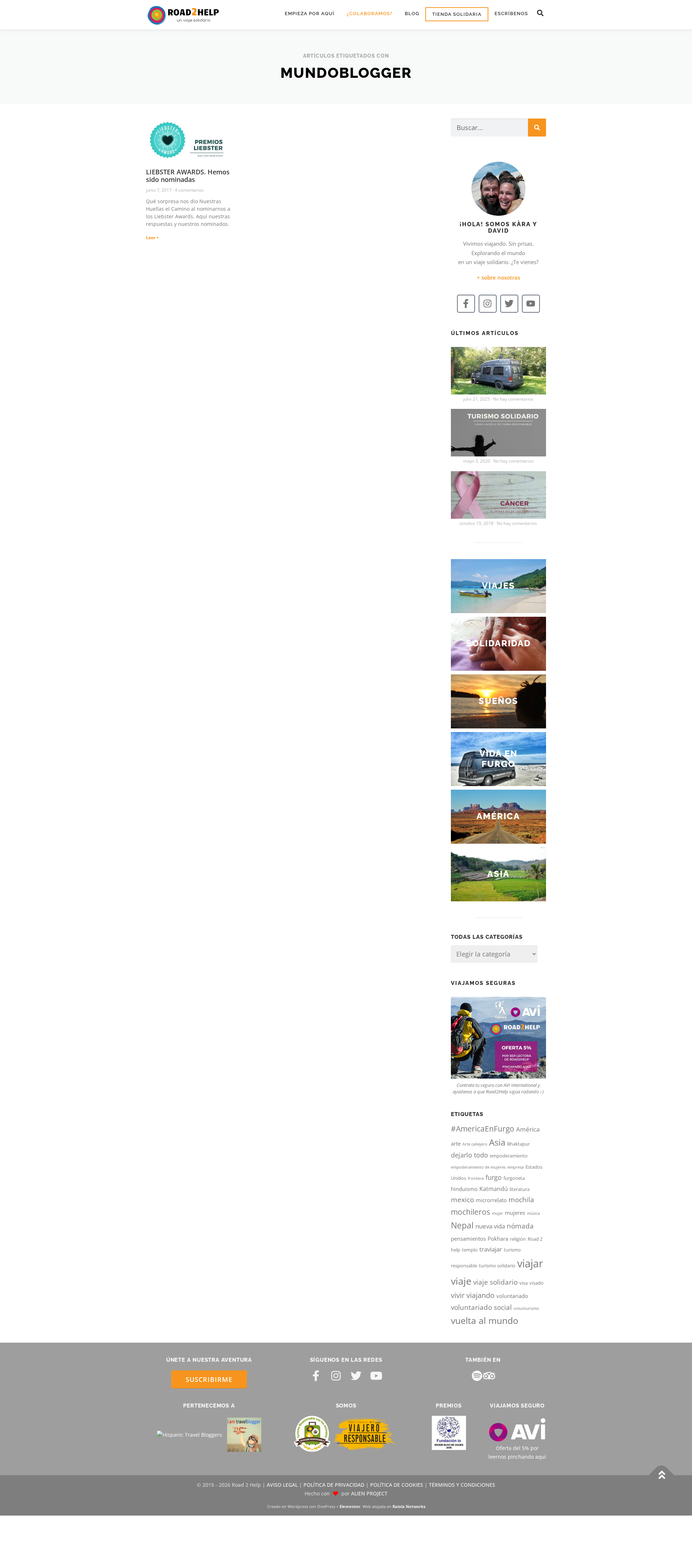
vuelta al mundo (484, 1320)
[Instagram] (488, 304)
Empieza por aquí (309, 13)
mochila (521, 1199)
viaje (461, 1281)
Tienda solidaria (457, 14)
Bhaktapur (518, 1144)
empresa (515, 1167)
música (533, 1213)
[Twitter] (509, 304)
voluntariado (512, 1295)
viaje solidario (495, 1282)
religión (518, 1239)
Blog (412, 13)
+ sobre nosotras (498, 277)
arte (456, 1143)
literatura (519, 1189)
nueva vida (490, 1226)
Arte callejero (474, 1144)
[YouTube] (376, 1375)
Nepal (462, 1225)
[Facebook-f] (466, 304)
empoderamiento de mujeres (478, 1167)
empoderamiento (509, 1155)
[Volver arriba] (661, 1475)
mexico (462, 1199)
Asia (497, 1142)
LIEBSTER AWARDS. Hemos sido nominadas (188, 176)
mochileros (470, 1212)
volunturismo (526, 1308)
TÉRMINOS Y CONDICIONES (462, 1485)
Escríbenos (511, 13)
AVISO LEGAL (282, 1485)
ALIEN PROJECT (369, 1493)
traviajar (490, 1249)
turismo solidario (497, 1265)
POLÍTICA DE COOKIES (396, 1485)
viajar (530, 1263)
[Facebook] (315, 1375)
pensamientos (468, 1238)
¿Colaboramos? (369, 13)
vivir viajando (472, 1295)
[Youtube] (531, 304)
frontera (476, 1178)
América (528, 1129)
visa (523, 1283)
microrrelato (491, 1200)
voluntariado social (481, 1307)
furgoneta (514, 1178)
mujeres (515, 1212)
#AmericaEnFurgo (482, 1129)
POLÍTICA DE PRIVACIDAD (333, 1485)
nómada (520, 1226)
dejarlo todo (469, 1155)
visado (536, 1283)
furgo (493, 1177)
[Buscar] (537, 128)
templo (470, 1249)
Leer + (152, 238)
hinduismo (464, 1188)
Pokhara (498, 1238)
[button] (540, 13)
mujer (497, 1213)
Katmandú (493, 1189)
